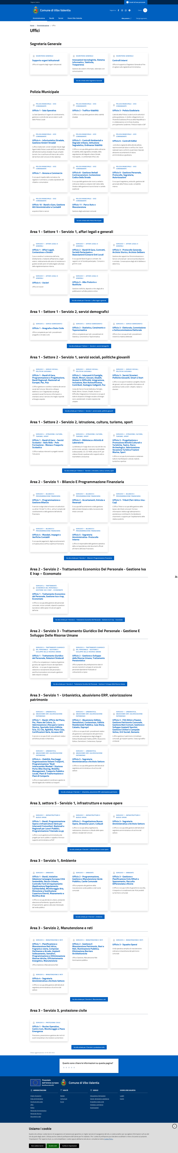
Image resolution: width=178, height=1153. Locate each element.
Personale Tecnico (35, 1113)
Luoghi (122, 1096)
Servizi (95, 1090)
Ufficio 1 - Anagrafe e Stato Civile (48, 328)
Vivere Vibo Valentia (127, 1090)
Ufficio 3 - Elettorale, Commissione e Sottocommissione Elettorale (129, 328)
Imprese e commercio (96, 1105)
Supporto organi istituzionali (45, 60)
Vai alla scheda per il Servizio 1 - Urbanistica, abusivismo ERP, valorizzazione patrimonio (89, 792)
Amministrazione (43, 25)
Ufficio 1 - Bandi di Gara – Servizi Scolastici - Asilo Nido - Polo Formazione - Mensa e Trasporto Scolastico (48, 444)
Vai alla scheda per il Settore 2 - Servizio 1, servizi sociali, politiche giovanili (89, 411)
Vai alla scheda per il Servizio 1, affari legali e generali (89, 300)
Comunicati (63, 1099)
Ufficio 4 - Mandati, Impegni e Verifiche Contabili (46, 535)
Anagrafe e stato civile (97, 1102)
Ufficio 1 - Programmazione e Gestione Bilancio (46, 501)
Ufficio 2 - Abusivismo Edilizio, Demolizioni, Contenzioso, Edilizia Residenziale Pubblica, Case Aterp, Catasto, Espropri (88, 723)
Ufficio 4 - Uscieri (40, 282)
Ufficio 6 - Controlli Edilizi (124, 141)
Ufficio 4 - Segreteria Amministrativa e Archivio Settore (48, 979)
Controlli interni (119, 60)
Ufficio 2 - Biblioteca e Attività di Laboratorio (87, 441)
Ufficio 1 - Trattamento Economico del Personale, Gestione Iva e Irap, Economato (48, 596)
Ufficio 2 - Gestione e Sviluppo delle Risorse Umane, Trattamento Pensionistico (88, 658)
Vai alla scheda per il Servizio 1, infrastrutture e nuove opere (89, 849)
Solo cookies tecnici (37, 1146)
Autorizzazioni (94, 1108)
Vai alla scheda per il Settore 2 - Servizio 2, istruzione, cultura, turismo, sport (89, 471)
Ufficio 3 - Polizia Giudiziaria (125, 110)
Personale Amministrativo (38, 1111)
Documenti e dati (35, 1116)
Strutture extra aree (36, 1102)
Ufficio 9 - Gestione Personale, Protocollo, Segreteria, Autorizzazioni (126, 175)
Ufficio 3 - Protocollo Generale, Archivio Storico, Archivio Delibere (128, 251)
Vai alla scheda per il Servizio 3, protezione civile (89, 1047)
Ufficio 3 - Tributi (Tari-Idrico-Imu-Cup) (128, 501)
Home (32, 25)
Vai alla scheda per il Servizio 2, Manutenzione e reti (89, 999)
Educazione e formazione (97, 1096)
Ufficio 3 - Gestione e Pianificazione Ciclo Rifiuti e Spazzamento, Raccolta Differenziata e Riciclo (125, 880)
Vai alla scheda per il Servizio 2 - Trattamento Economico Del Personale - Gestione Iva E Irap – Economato (89, 620)
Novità (65, 1090)
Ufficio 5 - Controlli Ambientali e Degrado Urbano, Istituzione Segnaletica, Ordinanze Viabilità (87, 142)
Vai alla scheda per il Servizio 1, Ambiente (89, 917)
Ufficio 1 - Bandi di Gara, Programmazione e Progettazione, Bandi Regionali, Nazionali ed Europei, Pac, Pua (48, 379)
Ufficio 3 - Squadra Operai (124, 944)
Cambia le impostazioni (69, 1146)
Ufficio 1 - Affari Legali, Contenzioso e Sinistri (43, 251)
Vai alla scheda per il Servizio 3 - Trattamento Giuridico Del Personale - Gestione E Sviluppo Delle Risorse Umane (89, 684)
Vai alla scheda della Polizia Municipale (89, 220)
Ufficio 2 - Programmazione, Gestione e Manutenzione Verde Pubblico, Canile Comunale (87, 879)
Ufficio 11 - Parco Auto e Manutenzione (84, 205)
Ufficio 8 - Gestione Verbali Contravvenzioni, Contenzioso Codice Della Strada (86, 175)
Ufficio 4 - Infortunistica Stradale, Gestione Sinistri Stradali (48, 141)
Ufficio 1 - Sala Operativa (44, 110)
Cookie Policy (108, 1139)
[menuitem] (39, 18)
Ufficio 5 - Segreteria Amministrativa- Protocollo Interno (85, 537)
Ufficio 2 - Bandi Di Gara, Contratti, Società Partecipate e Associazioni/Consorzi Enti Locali (88, 252)
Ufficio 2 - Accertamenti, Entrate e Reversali (88, 501)
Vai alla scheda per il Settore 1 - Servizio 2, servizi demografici (89, 346)
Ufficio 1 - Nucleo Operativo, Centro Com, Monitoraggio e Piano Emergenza (48, 1028)
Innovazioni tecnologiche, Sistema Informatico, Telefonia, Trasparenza (88, 62)
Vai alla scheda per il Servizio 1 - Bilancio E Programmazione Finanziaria (89, 558)
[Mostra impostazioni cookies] (176, 576)
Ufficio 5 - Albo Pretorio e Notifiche (84, 283)
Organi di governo (35, 1096)
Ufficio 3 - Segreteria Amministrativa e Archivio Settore (128, 822)
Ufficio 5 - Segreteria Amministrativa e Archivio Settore (88, 760)
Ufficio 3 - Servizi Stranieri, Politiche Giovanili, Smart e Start (127, 376)
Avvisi (62, 1102)
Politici (32, 1108)
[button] (145, 10)
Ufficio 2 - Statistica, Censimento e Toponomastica (88, 328)
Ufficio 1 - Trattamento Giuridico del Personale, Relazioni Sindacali (48, 656)
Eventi (122, 1099)
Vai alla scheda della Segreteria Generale (89, 80)
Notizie (62, 1096)
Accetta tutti (53, 1146)
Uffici (31, 1105)
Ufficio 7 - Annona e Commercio (47, 173)
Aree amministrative (36, 1099)
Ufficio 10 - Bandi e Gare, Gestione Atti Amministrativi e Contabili (48, 205)
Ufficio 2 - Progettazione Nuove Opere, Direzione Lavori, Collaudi (87, 822)
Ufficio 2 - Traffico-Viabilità (85, 110)
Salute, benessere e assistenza (99, 1099)
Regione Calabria (35, 2)
